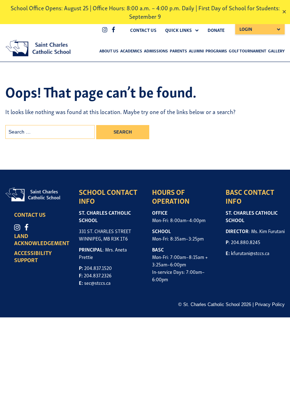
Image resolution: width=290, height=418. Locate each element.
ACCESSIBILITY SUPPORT (33, 256)
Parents (178, 50)
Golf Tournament (247, 50)
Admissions (156, 50)
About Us (108, 50)
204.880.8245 (245, 242)
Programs (216, 50)
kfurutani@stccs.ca (250, 253)
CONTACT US (30, 214)
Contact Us (143, 30)
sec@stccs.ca (97, 282)
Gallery (276, 50)
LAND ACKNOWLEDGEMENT (41, 239)
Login (245, 29)
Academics (131, 50)
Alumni (196, 50)
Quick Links (178, 30)
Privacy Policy (270, 304)
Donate (216, 30)
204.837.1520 (98, 268)
